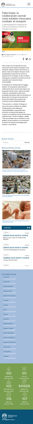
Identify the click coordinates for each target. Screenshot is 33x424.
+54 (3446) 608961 (9, 330)
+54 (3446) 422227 (9, 321)
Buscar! (27, 142)
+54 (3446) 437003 (9, 297)
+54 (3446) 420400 (9, 279)
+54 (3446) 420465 (9, 283)
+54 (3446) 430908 (9, 288)
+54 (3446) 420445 (9, 311)
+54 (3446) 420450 (9, 353)
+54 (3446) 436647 (9, 335)
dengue (19, 54)
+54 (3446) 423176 (9, 339)
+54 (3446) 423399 (9, 344)
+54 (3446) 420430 (9, 307)
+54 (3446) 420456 (9, 358)
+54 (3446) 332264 (9, 349)
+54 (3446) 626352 (9, 302)
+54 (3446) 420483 (9, 293)
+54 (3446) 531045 (9, 316)
